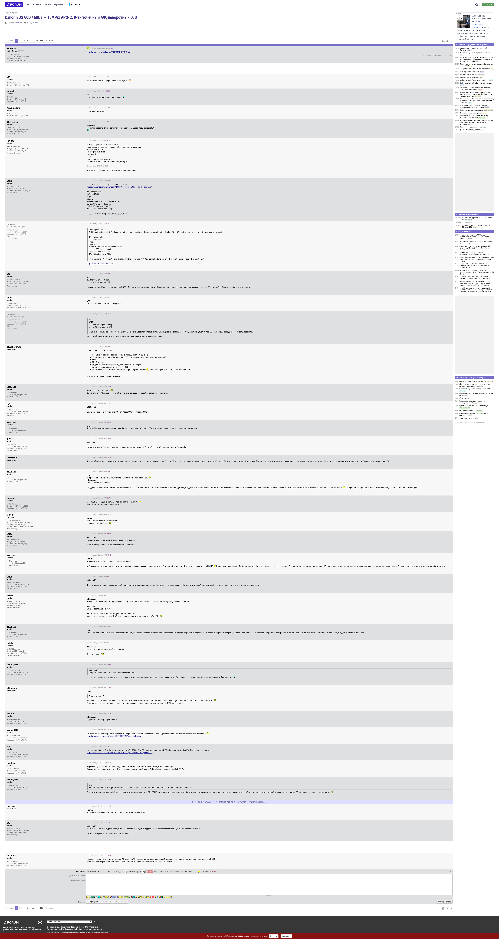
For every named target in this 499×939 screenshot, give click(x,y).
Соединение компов (466, 418)
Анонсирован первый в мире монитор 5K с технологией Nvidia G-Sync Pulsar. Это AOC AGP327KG (475, 248)
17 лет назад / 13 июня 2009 (98, 403)
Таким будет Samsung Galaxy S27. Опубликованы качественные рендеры (474, 253)
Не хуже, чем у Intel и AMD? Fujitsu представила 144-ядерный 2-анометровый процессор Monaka (475, 237)
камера (35, 22)
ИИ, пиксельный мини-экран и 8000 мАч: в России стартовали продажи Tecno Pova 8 (475, 278)
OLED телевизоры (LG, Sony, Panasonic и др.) (476, 83)
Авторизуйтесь (93, 902)
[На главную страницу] (14, 4)
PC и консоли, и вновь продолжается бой (475, 53)
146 (46, 40)
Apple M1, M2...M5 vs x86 (468, 74)
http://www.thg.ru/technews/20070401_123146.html (109, 52)
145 (41, 40)
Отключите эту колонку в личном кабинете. (472, 422)
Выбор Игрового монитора (470, 127)
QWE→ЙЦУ (192, 871)
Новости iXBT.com (463, 231)
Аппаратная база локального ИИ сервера (475, 69)
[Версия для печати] (443, 41)
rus (186, 871)
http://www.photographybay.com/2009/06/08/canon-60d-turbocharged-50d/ (119, 187)
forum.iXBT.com (96, 933)
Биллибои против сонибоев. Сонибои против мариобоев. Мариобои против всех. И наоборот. (476, 122)
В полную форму (444, 902)
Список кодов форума (77, 875)
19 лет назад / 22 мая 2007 (101, 48)
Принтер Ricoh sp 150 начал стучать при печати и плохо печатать (474, 117)
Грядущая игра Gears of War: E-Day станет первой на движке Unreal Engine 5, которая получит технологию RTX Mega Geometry (475, 283)
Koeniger (19, 22)
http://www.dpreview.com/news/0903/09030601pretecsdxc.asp (114, 736)
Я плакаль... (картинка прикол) (471, 113)
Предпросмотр (120, 902)
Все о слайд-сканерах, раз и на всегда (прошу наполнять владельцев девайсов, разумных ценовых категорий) (477, 59)
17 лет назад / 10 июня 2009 (99, 181)
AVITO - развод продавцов (469, 72)
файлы (207, 871)
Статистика (93, 927)
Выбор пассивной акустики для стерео (474, 80)
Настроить (286, 936)
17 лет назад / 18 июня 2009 (99, 746)
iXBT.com (50, 933)
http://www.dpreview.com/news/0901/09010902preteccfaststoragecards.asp (120, 752)
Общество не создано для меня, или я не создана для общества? (475, 88)
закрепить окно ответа (77, 880)
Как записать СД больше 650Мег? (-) (472, 381)
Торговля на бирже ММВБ (469, 77)
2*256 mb (462, 398)
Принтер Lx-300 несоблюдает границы (473, 406)
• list (155, 871)
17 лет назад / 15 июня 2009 (99, 534)
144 (36, 40)
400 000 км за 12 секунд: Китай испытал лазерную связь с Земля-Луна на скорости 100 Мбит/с (476, 272)
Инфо (441, 48)
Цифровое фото (11, 12)
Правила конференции (69, 927)
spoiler (132, 871)
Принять (273, 936)
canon (29, 22)
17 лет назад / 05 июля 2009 (99, 806)
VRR (463, 222)
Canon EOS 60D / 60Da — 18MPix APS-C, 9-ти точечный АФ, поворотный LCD (71, 17)
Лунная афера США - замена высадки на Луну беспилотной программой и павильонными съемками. (477, 100)
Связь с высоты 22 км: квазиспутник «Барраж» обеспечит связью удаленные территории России (476, 259)
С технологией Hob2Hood (477, 24)
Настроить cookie (71, 929)
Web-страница (12, 238)
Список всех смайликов (77, 877)
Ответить (448, 48)
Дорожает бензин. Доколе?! (470, 130)
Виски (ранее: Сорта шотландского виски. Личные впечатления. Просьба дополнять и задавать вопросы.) (476, 94)
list (160, 871)
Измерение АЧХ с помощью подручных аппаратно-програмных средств (474, 106)
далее (51, 40)
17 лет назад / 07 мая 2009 (98, 141)
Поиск (81, 927)
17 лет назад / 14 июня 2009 (99, 422)
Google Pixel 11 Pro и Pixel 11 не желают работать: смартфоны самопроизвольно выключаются (474, 265)
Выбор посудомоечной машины (471, 110)
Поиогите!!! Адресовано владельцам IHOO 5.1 (475, 389)
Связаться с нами (53, 927)
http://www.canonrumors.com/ (100, 263)
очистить (213, 871)
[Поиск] (477, 4)
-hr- (183, 871)
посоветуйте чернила (467, 410)
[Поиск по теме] (447, 41)
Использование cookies (55, 929)
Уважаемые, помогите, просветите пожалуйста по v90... (472, 402)
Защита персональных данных (91, 929)
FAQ (86, 927)
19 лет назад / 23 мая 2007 (98, 108)
